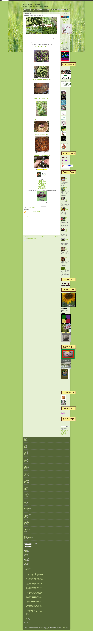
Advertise (58, 9)
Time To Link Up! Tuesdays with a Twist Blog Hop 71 (34, 596)
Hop (24, 501)
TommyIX (63, 627)
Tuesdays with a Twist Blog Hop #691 (66, 239)
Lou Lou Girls (29, 211)
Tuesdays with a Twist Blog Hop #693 (66, 209)
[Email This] (41, 206)
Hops (32, 11)
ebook (25, 481)
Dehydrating (26, 480)
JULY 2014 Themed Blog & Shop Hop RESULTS (33, 593)
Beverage (25, 467)
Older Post (57, 236)
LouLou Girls (41, 182)
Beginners (25, 466)
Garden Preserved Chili (41, 134)
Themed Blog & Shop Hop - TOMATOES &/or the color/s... (35, 592)
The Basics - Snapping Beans (42, 155)
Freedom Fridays (42, 185)
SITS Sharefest (41, 180)
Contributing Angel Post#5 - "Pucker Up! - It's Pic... (33, 607)
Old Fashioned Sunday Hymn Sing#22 (32, 609)
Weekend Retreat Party (42, 186)
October (27, 569)
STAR (25, 523)
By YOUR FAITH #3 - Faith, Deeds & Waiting (65, 42)
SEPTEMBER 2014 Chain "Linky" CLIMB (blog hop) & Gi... (35, 574)
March (27, 618)
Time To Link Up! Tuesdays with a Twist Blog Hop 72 (34, 587)
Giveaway (25, 493)
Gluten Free (26, 494)
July (26, 613)
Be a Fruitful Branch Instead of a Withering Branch (33, 598)
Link (24, 504)
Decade (25, 479)
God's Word (53, 9)
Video (25, 536)
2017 (25, 446)
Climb (25, 474)
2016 (25, 445)
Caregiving (26, 472)
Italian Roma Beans (41, 65)
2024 (25, 454)
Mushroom (26, 510)
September (28, 570)
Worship (48, 9)
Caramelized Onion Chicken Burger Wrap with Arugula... (34, 575)
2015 (25, 444)
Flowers (25, 486)
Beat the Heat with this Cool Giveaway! (32, 602)
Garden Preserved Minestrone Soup (42, 79)
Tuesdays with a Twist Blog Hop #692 (66, 188)
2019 (26, 559)
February (27, 619)
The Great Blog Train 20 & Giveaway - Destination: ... (34, 605)
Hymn (25, 502)
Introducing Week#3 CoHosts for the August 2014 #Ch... (34, 591)
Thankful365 (26, 529)
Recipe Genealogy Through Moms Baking (67, 199)
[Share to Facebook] (44, 206)
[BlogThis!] (42, 206)
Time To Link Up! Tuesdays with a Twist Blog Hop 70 (34, 606)
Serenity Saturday (42, 187)
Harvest (25, 496)
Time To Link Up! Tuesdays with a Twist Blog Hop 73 (34, 578)
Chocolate (25, 473)
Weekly (25, 538)
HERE (40, 202)
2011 (25, 439)
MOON (25, 509)
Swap (66, 9)
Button (25, 468)
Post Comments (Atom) (32, 238)
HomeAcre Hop (41, 184)
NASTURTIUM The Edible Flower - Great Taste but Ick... (34, 584)
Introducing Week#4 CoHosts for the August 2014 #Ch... (34, 582)
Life (24, 503)
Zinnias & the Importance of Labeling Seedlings (67, 219)
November (27, 568)
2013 (26, 622)
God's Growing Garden (31, 5)
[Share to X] (43, 206)
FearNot (25, 483)
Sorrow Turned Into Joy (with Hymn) (31, 573)
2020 (26, 558)
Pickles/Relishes (26, 514)
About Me (29, 9)
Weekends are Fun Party (42, 181)
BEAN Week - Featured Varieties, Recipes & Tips (33, 601)
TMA (25, 530)
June (27, 614)
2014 (27, 207)
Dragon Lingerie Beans (41, 119)
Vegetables (33, 207)
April (27, 617)
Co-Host (25, 475)
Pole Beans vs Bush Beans (41, 98)
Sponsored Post (26, 522)
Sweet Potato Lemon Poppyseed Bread (67, 179)
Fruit (25, 488)
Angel (25, 465)
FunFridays (26, 489)
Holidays (25, 500)
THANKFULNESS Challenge (43, 11)
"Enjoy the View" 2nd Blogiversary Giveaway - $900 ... (34, 611)
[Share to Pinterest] (45, 206)
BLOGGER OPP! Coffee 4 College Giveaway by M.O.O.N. (35, 583)
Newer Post (26, 236)
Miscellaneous (26, 508)
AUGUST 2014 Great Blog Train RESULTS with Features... (35, 579)
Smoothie (25, 521)
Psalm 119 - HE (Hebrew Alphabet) (66, 268)
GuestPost (25, 495)
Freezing (25, 487)
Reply (27, 216)
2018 (25, 447)
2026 (26, 550)
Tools (25, 531)
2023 (25, 453)
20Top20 (25, 458)
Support (62, 9)
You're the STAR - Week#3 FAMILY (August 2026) (64, 433)
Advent (25, 459)
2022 (25, 452)
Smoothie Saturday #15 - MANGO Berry (32, 610)
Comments (27, 546)
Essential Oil (26, 482)
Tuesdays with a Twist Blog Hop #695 (66, 258)
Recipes (30, 207)
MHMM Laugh (26, 507)
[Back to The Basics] (66, 331)
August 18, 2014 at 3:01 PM (35, 211)
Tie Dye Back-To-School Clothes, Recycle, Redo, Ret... (34, 597)
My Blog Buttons (26, 11)
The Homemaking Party (42, 183)
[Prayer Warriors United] (66, 341)
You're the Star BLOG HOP (41, 9)
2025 (26, 551)
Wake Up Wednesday (27, 537)
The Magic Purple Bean (41, 46)
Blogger (47, 628)
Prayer (34, 9)
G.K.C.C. (36, 11)
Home (25, 9)
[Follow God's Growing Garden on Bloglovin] (65, 168)
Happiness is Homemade (41, 188)
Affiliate (25, 461)
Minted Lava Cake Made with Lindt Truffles (67, 230)
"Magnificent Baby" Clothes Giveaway (31, 588)
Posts (26, 544)
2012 (25, 440)
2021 (25, 451)
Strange (25, 524)
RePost (25, 517)
